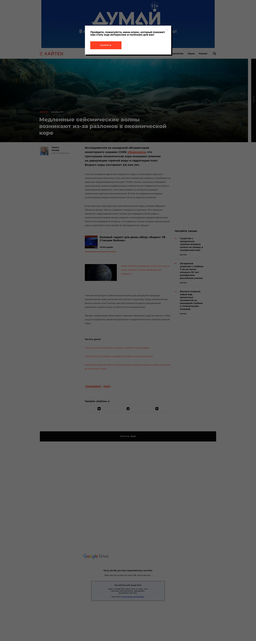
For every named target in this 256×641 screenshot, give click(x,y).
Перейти (106, 45)
